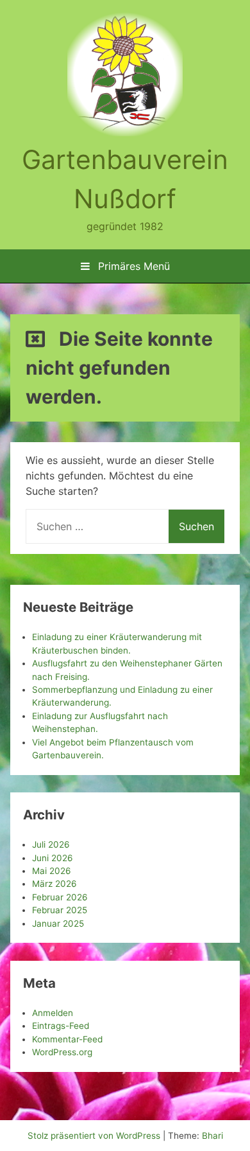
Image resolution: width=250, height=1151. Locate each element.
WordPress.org (62, 1052)
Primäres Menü (132, 266)
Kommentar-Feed (67, 1039)
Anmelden (52, 1013)
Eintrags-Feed (60, 1026)
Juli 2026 (50, 844)
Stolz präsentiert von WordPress (95, 1135)
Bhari (212, 1135)
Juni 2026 (52, 858)
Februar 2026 (59, 897)
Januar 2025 (58, 923)
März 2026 (54, 884)
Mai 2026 (51, 871)
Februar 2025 (59, 910)
